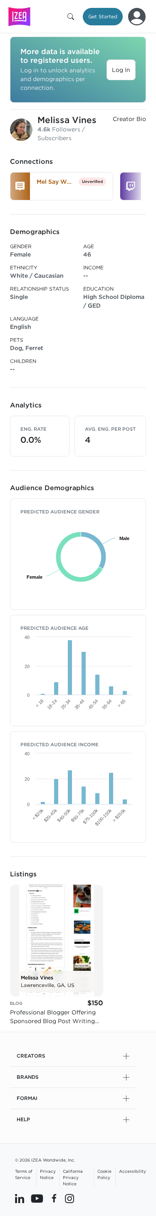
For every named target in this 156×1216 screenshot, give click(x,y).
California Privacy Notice (73, 1177)
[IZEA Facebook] (54, 1198)
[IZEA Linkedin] (19, 1198)
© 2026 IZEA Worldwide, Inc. (45, 1159)
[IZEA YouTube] (37, 1198)
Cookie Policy (104, 1174)
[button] (72, 16)
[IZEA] (19, 16)
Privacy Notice (48, 1174)
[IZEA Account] (137, 16)
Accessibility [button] (132, 1171)
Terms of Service (23, 1174)
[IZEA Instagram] (69, 1198)
